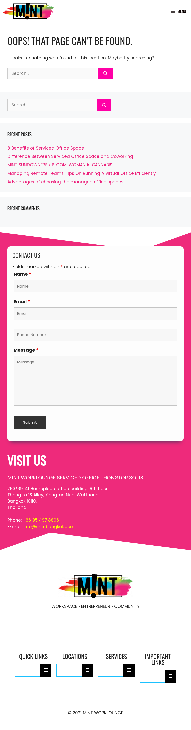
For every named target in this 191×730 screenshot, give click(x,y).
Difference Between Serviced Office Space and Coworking (70, 156)
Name (22, 274)
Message (26, 350)
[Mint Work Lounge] (28, 11)
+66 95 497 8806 (41, 520)
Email (22, 301)
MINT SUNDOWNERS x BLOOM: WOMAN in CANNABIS (59, 165)
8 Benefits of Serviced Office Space (45, 148)
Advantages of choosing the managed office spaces (65, 182)
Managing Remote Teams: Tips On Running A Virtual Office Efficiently (81, 173)
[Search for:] (52, 73)
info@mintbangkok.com (49, 527)
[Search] (105, 73)
